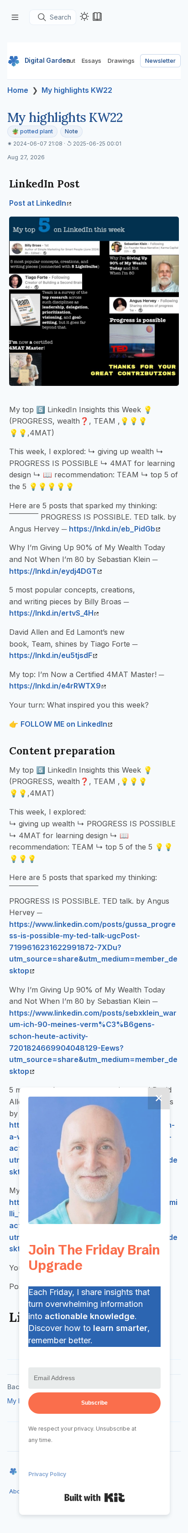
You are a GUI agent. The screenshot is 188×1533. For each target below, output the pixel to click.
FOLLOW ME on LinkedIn (64, 724)
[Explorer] (15, 17)
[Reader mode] (97, 16)
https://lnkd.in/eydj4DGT (53, 571)
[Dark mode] (84, 16)
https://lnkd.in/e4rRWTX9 (55, 685)
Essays (91, 60)
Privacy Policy (47, 1474)
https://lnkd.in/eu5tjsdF (50, 655)
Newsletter (160, 60)
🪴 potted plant (32, 131)
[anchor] (88, 183)
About (66, 60)
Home (17, 90)
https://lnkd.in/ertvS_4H (51, 612)
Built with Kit (94, 1497)
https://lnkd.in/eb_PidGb (112, 528)
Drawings (121, 60)
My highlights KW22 (77, 90)
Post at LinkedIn (37, 202)
